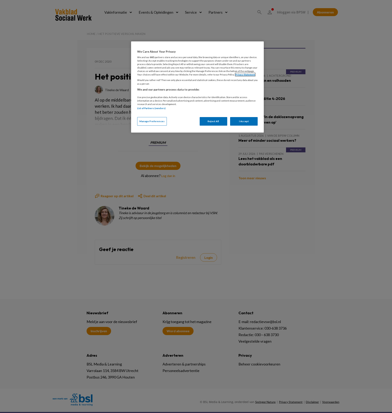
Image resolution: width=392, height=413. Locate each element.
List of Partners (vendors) (151, 108)
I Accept (244, 121)
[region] (197, 87)
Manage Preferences (152, 121)
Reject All (213, 121)
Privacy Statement (245, 74)
